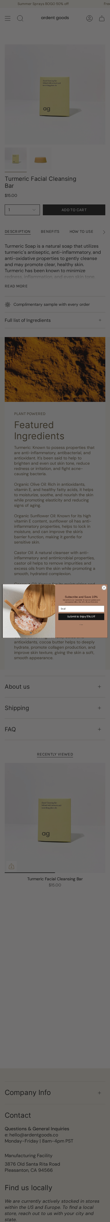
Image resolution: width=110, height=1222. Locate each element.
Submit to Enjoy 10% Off (81, 616)
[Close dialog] (103, 587)
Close (81, 624)
